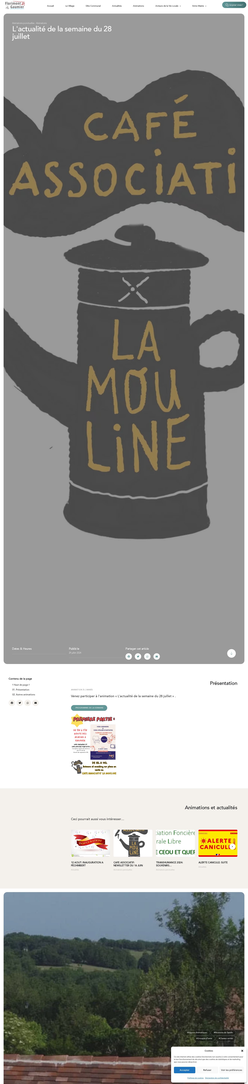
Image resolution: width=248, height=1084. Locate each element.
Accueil (50, 6)
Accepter (184, 1070)
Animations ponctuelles (23, 23)
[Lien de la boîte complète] (90, 852)
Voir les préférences (231, 1070)
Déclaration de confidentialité (217, 1078)
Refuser (207, 1070)
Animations (138, 6)
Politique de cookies (195, 1078)
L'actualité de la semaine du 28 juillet (62, 33)
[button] (242, 1050)
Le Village (69, 6)
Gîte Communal (93, 6)
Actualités (117, 6)
